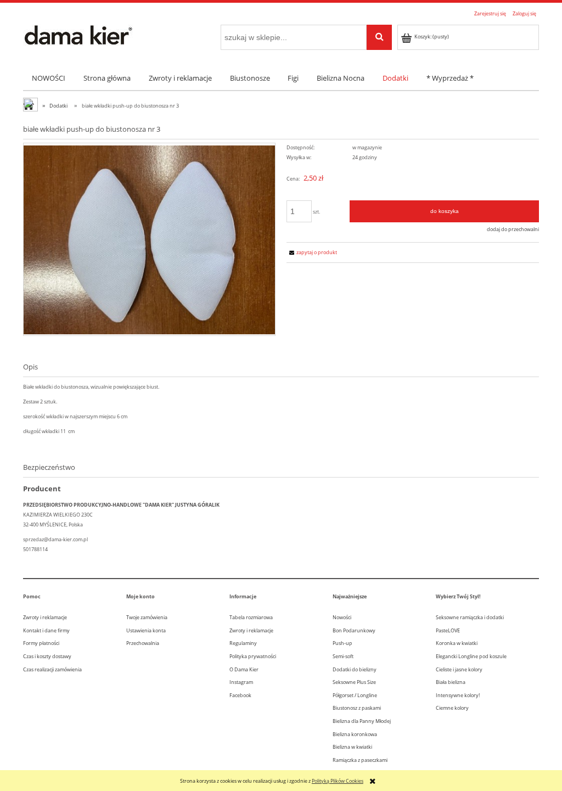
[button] (311, 252)
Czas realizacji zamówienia (52, 669)
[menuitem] (49, 78)
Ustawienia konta (146, 630)
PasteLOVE (448, 630)
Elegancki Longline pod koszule (471, 656)
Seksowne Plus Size (354, 682)
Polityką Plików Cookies (337, 780)
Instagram (241, 682)
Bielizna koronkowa (355, 734)
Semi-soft (343, 656)
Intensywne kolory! (458, 695)
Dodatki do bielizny (354, 669)
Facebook (240, 695)
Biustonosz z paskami (357, 707)
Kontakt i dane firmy (46, 630)
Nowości (342, 617)
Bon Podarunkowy (354, 630)
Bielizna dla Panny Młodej (362, 721)
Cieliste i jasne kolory (459, 669)
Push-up (342, 643)
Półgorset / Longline (355, 695)
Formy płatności (41, 643)
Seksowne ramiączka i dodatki (470, 617)
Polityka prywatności (252, 656)
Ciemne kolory (452, 707)
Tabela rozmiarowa (251, 617)
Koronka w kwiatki (456, 643)
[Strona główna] (78, 34)
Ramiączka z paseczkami (360, 760)
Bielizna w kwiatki (352, 746)
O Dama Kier (243, 669)
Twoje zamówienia (146, 617)
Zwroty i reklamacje (45, 617)
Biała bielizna (450, 682)
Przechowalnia (142, 643)
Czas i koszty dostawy (47, 656)
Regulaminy (243, 643)
